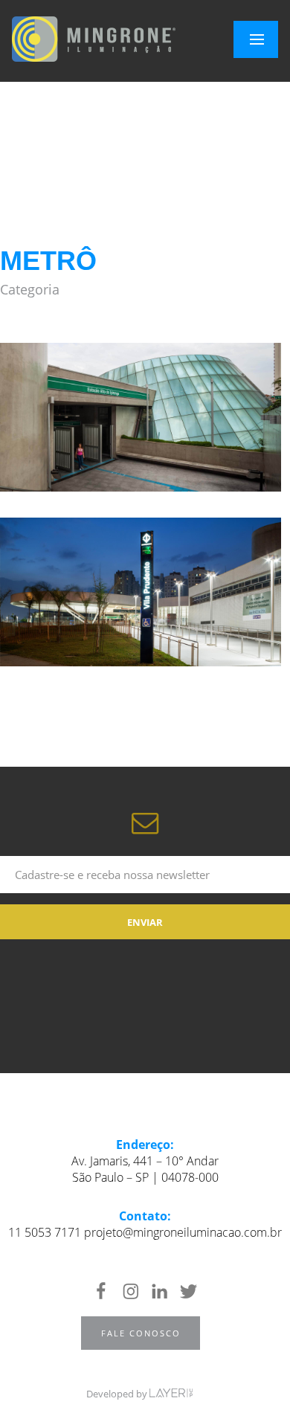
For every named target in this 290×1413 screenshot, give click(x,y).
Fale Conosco (141, 1333)
